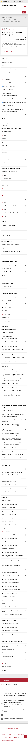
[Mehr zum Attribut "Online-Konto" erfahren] (25, 114)
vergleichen (9, 51)
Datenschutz (21, 734)
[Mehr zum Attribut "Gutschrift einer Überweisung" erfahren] (25, 548)
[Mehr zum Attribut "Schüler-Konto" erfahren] (25, 185)
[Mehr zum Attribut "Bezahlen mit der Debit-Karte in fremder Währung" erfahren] (25, 390)
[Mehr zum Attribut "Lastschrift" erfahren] (25, 603)
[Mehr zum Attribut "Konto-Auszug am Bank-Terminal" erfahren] (25, 481)
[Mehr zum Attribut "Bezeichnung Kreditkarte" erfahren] (25, 98)
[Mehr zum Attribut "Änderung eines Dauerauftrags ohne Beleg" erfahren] (25, 589)
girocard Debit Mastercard (9, 86)
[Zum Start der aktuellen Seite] (25, 736)
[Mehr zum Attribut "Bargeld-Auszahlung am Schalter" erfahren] (25, 630)
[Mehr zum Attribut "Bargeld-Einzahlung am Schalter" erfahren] (25, 623)
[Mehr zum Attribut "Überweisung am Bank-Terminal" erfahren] (25, 514)
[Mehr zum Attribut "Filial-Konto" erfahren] (25, 138)
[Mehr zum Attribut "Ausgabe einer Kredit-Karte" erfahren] (25, 105)
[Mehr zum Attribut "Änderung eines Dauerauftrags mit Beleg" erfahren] (25, 582)
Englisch (10, 1)
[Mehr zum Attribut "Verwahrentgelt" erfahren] (25, 317)
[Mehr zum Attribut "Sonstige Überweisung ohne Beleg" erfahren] (25, 528)
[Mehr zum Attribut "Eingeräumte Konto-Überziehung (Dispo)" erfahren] (25, 69)
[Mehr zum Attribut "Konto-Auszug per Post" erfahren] (25, 469)
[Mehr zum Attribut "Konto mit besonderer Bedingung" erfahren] (25, 171)
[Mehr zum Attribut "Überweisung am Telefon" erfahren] (25, 521)
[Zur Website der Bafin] (4, 1)
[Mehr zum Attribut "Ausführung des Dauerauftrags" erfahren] (25, 596)
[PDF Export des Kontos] (25, 17)
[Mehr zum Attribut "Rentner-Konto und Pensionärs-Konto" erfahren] (25, 206)
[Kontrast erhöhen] (14, 1)
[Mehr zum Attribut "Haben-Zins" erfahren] (25, 76)
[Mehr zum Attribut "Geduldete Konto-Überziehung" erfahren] (25, 303)
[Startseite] (2, 18)
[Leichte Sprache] (22, 1)
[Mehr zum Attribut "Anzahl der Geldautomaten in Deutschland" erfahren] (25, 244)
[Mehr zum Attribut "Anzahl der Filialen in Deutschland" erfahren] (25, 225)
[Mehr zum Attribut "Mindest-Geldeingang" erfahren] (25, 178)
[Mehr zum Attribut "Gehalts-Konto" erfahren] (25, 199)
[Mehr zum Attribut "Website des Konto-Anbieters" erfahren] (25, 653)
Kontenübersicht (8, 17)
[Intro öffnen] (25, 1)
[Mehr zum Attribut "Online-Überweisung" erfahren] (25, 500)
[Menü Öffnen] (25, 6)
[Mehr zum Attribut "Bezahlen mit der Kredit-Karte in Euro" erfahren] (25, 447)
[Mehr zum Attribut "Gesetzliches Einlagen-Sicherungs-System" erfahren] (25, 265)
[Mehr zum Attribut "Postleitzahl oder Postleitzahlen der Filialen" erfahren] (25, 232)
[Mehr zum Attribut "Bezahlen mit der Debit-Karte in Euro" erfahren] (25, 383)
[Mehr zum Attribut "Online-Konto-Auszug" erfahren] (25, 488)
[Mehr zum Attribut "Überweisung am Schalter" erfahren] (25, 507)
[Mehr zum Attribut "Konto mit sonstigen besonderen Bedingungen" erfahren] (25, 212)
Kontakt (4, 734)
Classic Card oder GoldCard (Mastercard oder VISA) (14, 102)
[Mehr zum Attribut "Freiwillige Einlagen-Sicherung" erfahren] (25, 272)
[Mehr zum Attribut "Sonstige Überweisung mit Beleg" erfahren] (25, 535)
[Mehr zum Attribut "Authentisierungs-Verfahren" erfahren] (25, 159)
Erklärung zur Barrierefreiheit (9, 737)
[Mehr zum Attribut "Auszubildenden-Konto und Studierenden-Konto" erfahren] (25, 192)
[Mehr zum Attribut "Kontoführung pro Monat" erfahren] (25, 62)
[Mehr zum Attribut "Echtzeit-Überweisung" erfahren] (25, 541)
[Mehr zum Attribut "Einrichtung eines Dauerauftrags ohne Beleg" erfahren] (25, 575)
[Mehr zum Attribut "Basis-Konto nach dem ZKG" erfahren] (25, 131)
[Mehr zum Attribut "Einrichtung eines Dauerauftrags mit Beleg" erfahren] (25, 569)
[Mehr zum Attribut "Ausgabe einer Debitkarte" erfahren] (25, 89)
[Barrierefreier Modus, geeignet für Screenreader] (20, 1)
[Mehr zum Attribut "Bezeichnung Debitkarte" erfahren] (25, 83)
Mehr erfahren (23, 478)
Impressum (12, 734)
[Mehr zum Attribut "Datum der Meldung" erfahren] (25, 666)
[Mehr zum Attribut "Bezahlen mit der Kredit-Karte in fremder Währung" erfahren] (25, 454)
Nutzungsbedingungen (8, 740)
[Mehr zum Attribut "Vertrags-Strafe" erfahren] (25, 659)
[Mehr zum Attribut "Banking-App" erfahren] (25, 152)
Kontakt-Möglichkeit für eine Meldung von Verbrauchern (11, 47)
